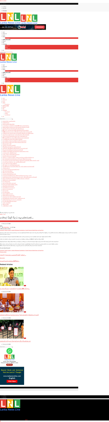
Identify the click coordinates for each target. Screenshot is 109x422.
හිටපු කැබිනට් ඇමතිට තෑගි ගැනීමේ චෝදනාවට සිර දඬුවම (14, 142)
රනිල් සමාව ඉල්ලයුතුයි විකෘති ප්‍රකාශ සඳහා (11, 165)
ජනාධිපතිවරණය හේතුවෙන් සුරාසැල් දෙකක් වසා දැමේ (14, 198)
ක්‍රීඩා (3, 42)
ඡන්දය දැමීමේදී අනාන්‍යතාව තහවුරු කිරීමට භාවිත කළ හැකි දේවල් (16, 178)
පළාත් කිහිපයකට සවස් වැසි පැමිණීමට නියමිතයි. (12, 139)
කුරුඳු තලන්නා (5, 190)
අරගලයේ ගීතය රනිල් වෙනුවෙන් (9, 183)
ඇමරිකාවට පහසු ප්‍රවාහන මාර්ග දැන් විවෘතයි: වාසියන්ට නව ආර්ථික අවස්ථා (18, 133)
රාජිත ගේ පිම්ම (6, 204)
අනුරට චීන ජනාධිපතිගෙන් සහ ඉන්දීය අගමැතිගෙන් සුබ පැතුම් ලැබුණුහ (17, 175)
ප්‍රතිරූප (6, 47)
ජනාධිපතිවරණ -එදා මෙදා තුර (9, 187)
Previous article (3, 252)
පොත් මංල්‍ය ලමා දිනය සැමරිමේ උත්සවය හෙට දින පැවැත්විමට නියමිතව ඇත (18, 157)
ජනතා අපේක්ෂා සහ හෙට (8, 193)
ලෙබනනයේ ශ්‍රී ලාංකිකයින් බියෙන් (9, 153)
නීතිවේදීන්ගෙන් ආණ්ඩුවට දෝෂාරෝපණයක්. (12, 146)
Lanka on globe (6, 39)
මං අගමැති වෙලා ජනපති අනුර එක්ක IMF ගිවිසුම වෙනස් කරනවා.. (16, 125)
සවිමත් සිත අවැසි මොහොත (8, 186)
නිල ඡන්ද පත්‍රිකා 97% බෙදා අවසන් (9, 201)
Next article (2, 258)
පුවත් (4, 32)
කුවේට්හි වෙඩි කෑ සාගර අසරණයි (9, 156)
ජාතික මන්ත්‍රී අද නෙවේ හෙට (8, 195)
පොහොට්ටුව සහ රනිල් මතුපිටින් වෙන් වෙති (12, 196)
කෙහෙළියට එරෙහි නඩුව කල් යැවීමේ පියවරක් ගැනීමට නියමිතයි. (16, 134)
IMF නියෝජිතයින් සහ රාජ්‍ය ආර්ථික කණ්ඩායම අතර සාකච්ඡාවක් (16, 137)
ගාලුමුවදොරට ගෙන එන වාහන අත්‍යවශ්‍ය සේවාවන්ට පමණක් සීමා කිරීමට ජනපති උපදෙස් (21, 160)
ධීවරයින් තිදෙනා (6, 122)
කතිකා (4, 36)
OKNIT (26, 419)
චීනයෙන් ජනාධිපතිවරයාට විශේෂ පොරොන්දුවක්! (13, 149)
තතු (3, 50)
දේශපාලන (5, 33)
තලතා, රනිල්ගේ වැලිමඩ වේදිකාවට (10, 163)
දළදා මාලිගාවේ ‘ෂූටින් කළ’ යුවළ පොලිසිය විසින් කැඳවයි (14, 162)
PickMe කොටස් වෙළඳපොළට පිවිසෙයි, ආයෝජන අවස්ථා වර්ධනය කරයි (17, 131)
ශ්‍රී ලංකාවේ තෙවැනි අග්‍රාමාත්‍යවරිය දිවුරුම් (11, 169)
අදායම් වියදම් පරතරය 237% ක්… (9, 261)
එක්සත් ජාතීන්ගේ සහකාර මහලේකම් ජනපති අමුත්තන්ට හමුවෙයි (16, 127)
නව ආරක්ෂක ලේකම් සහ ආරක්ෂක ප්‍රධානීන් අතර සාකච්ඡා (14, 140)
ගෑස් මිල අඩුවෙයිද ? (7, 202)
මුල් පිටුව (4, 6)
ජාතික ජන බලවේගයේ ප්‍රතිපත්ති (9, 180)
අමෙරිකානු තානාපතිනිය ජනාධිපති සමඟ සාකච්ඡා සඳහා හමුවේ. (16, 151)
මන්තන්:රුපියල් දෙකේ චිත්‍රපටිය (9, 121)
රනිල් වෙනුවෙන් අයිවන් (7, 171)
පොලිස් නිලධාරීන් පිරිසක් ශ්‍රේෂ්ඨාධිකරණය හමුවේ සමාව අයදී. (15, 148)
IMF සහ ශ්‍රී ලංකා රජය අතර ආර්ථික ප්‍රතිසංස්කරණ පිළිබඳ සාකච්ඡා (16, 130)
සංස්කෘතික (5, 44)
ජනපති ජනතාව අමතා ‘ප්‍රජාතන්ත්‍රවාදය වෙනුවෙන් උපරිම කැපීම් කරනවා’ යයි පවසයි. (20, 177)
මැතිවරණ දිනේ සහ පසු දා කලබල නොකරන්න (12, 199)
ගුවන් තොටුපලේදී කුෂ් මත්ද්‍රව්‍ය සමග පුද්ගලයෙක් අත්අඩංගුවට (15, 136)
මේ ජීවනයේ (7, 48)
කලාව (4, 35)
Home (1, 214)
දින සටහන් (7, 45)
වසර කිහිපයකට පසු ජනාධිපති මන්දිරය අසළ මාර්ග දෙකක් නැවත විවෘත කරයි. (18, 166)
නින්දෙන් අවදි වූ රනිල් (7, 143)
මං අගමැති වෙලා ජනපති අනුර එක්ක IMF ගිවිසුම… (15, 288)
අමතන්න (4, 8)
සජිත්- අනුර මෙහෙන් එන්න (8, 172)
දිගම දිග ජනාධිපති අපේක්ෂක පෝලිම (10, 184)
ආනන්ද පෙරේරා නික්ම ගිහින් (8, 124)
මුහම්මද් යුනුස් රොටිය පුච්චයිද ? (9, 145)
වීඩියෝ (4, 41)
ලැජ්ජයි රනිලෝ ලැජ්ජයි (7, 205)
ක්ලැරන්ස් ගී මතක (6, 181)
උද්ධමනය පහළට (6, 168)
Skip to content (3, 0)
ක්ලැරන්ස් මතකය (6, 192)
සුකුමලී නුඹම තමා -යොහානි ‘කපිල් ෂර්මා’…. (13, 255)
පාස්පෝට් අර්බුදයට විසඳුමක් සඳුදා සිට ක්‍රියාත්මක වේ (13, 128)
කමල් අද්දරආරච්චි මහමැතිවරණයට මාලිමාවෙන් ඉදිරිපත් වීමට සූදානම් (17, 159)
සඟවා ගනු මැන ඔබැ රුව (8, 189)
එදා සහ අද (7, 38)
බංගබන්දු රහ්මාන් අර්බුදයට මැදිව (9, 174)
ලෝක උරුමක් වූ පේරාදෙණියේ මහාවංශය (11, 154)
